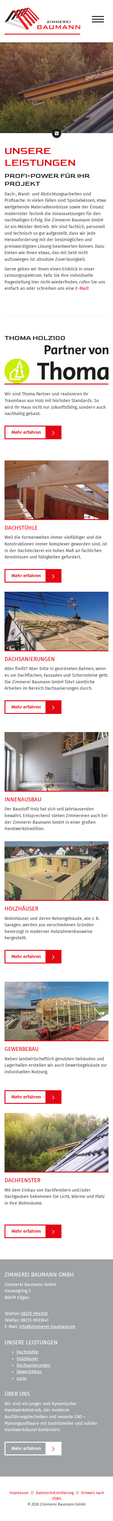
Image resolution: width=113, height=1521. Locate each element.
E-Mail (81, 288)
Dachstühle (27, 1352)
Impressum (19, 1492)
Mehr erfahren (26, 432)
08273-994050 (34, 1313)
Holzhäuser (28, 1358)
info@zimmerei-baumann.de (47, 1326)
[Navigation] (97, 19)
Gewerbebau (29, 1371)
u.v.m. (22, 1378)
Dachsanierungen (33, 1365)
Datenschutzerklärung (55, 1492)
